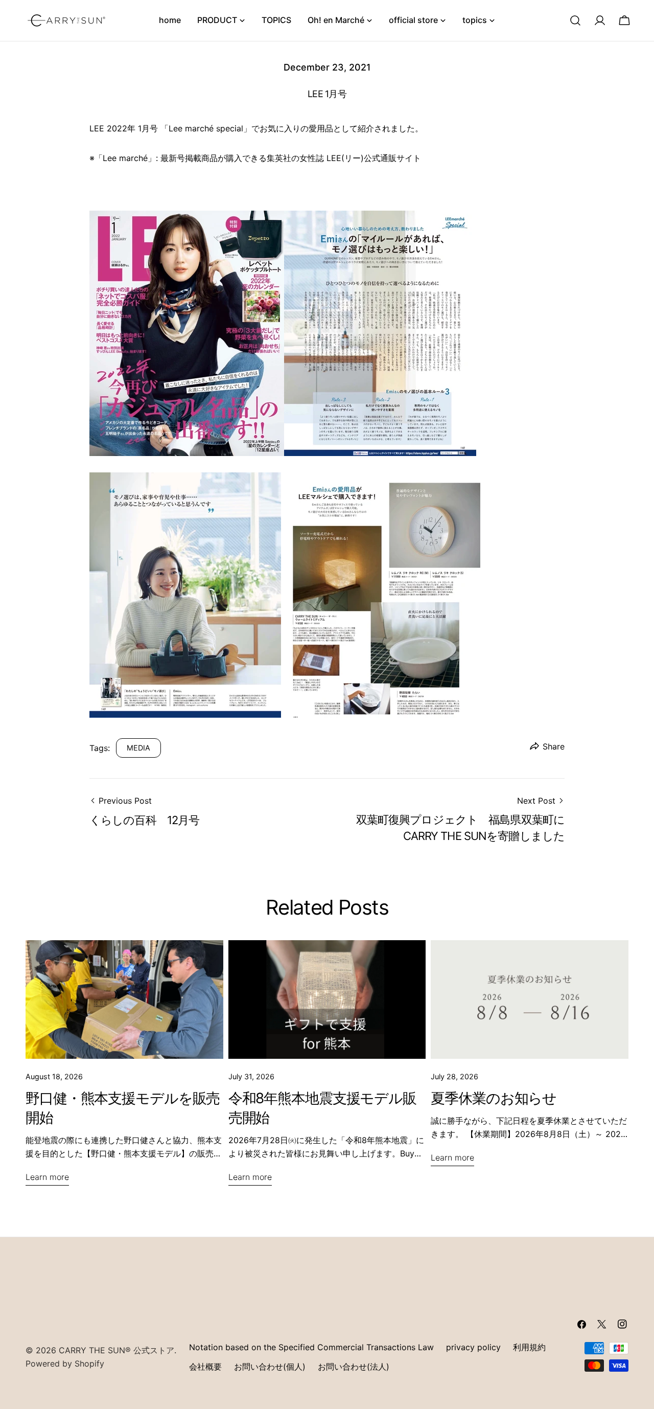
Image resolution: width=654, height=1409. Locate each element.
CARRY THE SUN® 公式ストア (116, 1350)
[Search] (575, 20)
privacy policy (473, 1347)
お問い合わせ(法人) (353, 1366)
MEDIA (138, 747)
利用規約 (529, 1347)
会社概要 (205, 1366)
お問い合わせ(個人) (270, 1366)
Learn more (47, 1177)
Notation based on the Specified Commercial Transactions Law (311, 1347)
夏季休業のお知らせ (493, 1098)
